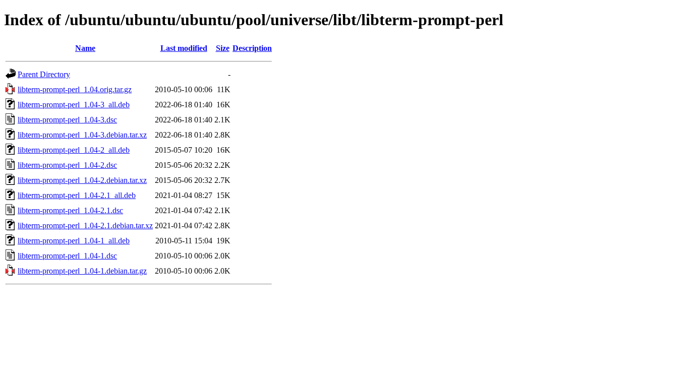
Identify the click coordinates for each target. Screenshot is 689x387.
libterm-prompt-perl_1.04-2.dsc (67, 165)
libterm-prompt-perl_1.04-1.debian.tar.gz (82, 271)
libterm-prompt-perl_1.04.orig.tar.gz (75, 89)
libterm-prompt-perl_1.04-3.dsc (67, 119)
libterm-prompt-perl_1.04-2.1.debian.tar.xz (85, 225)
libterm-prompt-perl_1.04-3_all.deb (74, 104)
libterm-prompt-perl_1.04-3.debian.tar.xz (82, 135)
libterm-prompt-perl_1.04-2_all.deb (74, 150)
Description (252, 48)
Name (85, 48)
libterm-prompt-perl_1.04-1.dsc (67, 255)
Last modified (183, 48)
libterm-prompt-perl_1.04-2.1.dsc (70, 210)
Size (222, 48)
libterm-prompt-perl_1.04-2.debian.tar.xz (82, 180)
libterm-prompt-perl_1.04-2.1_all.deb (77, 195)
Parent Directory (44, 74)
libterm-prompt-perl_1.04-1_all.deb (74, 240)
